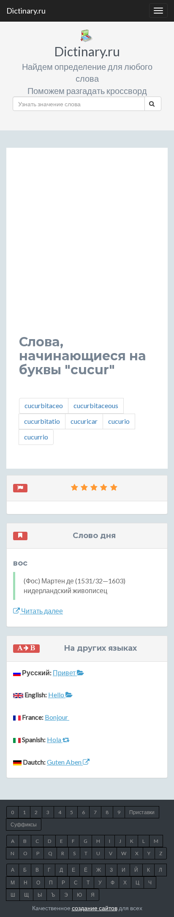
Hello (56, 695)
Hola (55, 739)
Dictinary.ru (26, 10)
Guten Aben (65, 762)
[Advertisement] (87, 247)
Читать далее (41, 611)
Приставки (142, 812)
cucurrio (36, 437)
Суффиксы (24, 824)
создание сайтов (94, 907)
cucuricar (84, 421)
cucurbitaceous (95, 405)
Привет (65, 672)
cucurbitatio (42, 421)
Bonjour (57, 717)
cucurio (119, 421)
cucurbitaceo (43, 405)
